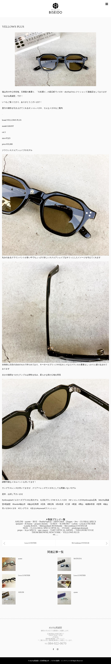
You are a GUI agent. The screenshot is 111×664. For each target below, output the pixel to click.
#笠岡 (99, 504)
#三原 (67, 504)
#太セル (33, 508)
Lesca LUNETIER (24, 575)
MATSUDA (78, 559)
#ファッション (50, 508)
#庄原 (61, 504)
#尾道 (74, 504)
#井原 (92, 504)
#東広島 (50, 504)
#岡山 (81, 504)
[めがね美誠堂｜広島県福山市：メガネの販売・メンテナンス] (55, 8)
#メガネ (13, 508)
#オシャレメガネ (76, 500)
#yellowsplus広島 (90, 500)
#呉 (57, 504)
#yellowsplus (7, 500)
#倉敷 (87, 504)
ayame (20, 559)
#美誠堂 (7, 504)
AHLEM (21, 592)
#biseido (15, 504)
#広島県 (35, 504)
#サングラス (23, 508)
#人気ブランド (46, 500)
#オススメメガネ (60, 500)
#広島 (43, 504)
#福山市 (22, 504)
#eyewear (40, 508)
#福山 (29, 504)
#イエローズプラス (20, 500)
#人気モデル (33, 500)
